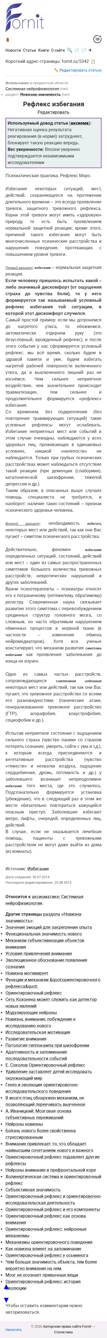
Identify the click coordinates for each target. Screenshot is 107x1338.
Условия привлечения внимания (38, 953)
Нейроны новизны (24, 1124)
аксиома (80, 123)
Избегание (38, 868)
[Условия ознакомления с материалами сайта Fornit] (97, 40)
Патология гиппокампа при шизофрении (47, 1045)
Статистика (63, 1332)
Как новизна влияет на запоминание (43, 1248)
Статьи (29, 50)
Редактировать (53, 112)
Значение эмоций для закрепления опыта (48, 927)
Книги (43, 50)
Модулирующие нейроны (31, 1012)
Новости (13, 50)
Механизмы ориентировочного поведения (48, 1242)
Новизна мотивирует (27, 973)
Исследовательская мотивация (37, 1032)
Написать (13, 1330)
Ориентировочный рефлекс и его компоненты (52, 1209)
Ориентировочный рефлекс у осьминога (46, 1255)
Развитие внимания (25, 1038)
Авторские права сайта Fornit (67, 1326)
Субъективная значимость (33, 1189)
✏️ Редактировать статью (78, 70)
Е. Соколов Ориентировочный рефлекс (45, 1065)
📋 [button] (93, 61)
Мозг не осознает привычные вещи (41, 1275)
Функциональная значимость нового (43, 933)
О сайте (58, 50)
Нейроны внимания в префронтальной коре (50, 1170)
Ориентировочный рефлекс (33, 993)
